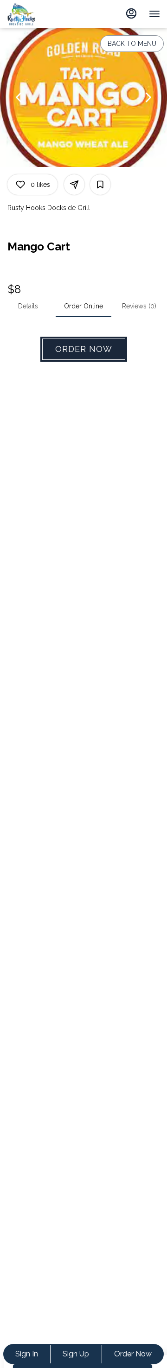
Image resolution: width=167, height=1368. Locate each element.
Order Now (133, 1353)
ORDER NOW (83, 349)
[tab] (28, 306)
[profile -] (131, 13)
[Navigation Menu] (154, 14)
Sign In (26, 1353)
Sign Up (76, 1353)
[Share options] (74, 184)
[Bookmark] (100, 184)
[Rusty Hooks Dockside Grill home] (30, 14)
